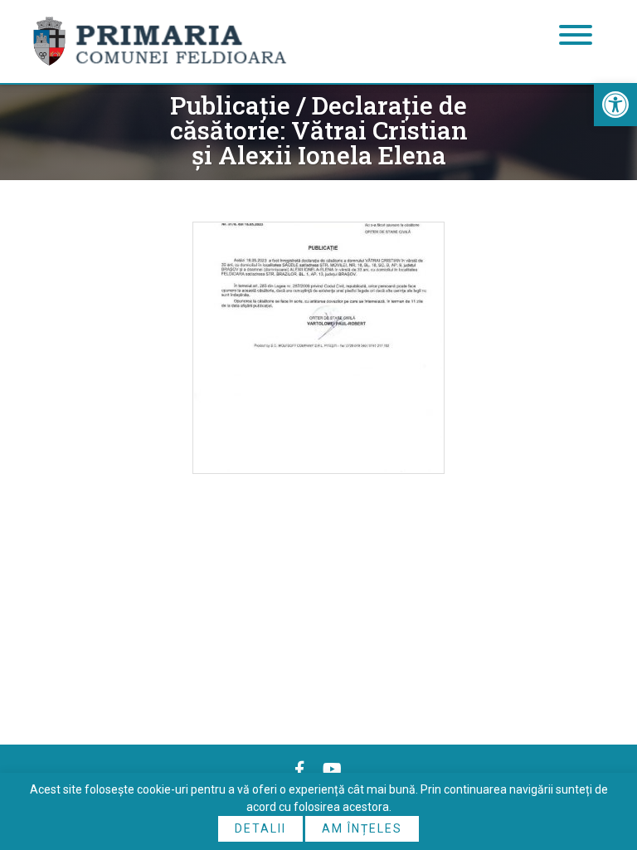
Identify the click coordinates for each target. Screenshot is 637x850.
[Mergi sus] (601, 768)
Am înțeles (362, 828)
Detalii (260, 828)
